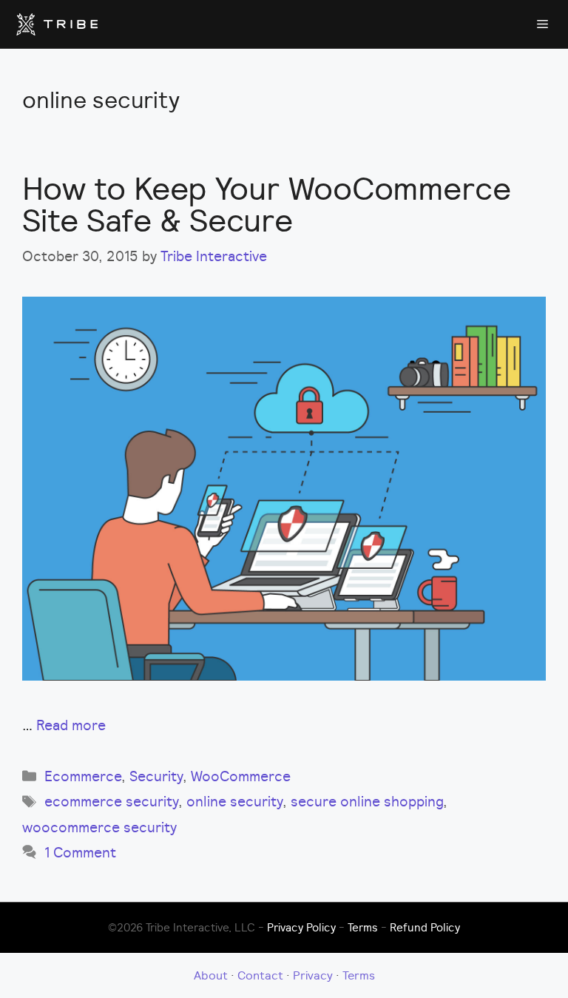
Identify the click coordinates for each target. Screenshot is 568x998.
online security (234, 801)
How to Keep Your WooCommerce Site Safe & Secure (266, 204)
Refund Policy (425, 927)
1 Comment (80, 852)
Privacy (313, 975)
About (211, 975)
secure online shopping (367, 801)
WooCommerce (241, 776)
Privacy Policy (301, 927)
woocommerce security (99, 827)
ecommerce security (111, 801)
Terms (363, 927)
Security (156, 776)
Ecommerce (82, 776)
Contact (260, 975)
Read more (71, 725)
